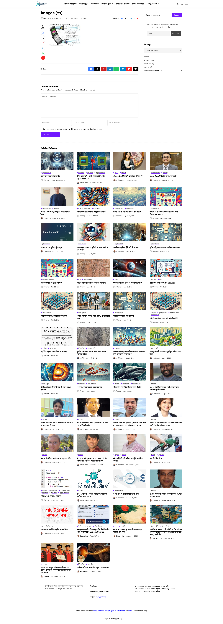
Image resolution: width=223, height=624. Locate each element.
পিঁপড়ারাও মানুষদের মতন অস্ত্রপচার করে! (89, 387)
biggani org (84, 536)
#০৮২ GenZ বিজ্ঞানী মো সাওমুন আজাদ (163, 176)
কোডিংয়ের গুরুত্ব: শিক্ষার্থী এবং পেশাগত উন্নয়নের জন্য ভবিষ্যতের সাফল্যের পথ (129, 352)
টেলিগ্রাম (107, 611)
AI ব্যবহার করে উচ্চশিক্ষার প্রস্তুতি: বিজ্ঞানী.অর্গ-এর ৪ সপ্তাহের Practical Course (93, 530)
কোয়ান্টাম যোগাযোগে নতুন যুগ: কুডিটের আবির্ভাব (164, 318)
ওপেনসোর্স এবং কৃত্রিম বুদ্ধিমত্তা (51, 247)
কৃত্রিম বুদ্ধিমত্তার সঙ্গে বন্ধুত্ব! (123, 316)
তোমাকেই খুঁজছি (148, 67)
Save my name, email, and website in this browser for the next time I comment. (72, 129)
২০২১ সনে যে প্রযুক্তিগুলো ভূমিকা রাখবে (126, 494)
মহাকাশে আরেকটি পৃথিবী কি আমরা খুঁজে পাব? (127, 283)
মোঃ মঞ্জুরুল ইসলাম (101, 597)
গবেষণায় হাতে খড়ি (149, 64)
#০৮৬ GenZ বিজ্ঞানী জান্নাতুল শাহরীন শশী (127, 176)
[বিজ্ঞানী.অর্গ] (41, 3)
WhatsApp (121, 611)
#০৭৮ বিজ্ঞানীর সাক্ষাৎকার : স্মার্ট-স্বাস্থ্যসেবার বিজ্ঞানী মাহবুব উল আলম (164, 388)
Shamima (47, 18)
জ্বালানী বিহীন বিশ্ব (156, 458)
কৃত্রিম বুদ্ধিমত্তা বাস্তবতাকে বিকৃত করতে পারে (165, 247)
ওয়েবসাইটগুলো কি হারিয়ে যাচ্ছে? (51, 283)
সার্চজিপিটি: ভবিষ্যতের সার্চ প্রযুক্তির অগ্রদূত (91, 211)
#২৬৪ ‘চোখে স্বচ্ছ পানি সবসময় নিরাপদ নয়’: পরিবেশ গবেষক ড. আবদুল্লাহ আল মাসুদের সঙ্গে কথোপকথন (56, 570)
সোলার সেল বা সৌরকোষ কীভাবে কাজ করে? (127, 211)
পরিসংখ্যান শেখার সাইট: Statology (162, 283)
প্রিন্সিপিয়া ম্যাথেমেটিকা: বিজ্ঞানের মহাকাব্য (54, 351)
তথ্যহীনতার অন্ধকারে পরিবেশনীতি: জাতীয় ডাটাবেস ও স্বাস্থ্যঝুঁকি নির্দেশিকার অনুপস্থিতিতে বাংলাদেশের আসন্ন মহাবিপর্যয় (166, 531)
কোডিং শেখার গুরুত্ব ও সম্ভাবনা (51, 496)
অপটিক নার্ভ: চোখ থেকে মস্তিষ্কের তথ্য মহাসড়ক (93, 567)
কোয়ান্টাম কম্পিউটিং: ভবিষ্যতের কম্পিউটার (54, 316)
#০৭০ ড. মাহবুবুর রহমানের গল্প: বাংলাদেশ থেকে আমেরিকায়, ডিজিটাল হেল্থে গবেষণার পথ (92, 459)
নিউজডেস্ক (46, 180)
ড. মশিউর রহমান (84, 183)
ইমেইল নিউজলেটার (98, 611)
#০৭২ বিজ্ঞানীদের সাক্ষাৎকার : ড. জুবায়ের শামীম (56, 458)
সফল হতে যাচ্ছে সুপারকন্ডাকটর (50, 176)
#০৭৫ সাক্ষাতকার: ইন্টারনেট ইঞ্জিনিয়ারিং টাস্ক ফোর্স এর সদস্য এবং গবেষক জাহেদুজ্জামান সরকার (129, 423)
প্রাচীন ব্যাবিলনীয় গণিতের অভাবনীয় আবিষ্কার (91, 283)
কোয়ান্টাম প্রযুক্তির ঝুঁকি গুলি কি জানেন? (126, 247)
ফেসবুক (130, 611)
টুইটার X (113, 611)
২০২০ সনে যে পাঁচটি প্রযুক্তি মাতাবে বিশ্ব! (54, 529)
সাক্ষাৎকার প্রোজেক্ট (149, 60)
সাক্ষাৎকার (146, 57)
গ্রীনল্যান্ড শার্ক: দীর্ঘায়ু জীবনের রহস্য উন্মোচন (127, 387)
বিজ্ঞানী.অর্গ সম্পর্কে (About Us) (153, 70)
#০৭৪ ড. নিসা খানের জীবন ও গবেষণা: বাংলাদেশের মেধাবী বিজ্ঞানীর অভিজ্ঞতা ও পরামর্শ (166, 423)
